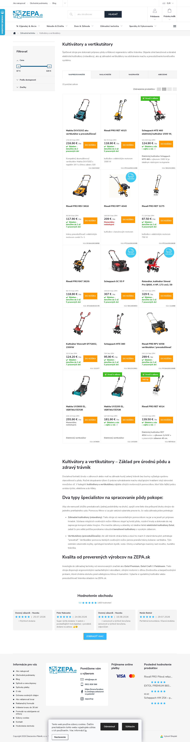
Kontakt (19, 722)
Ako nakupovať (19, 3)
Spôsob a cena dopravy (26, 683)
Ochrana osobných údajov (27, 695)
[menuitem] (28, 26)
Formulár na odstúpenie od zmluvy (27, 712)
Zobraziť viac (95, 636)
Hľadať (113, 14)
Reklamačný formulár (25, 703)
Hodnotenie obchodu (95, 595)
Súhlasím (130, 726)
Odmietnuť (109, 726)
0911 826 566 (91, 684)
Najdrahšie (134, 74)
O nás (18, 691)
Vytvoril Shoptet (170, 736)
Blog (54, 3)
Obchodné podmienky (39, 3)
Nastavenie (60, 737)
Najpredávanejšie (77, 74)
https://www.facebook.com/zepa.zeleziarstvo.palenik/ (94, 691)
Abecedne (162, 74)
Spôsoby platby (22, 687)
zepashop (89, 699)
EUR (169, 3)
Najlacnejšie (105, 74)
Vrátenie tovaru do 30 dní (27, 707)
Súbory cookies (22, 718)
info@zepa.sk (91, 679)
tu (86, 730)
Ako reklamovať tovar (25, 699)
